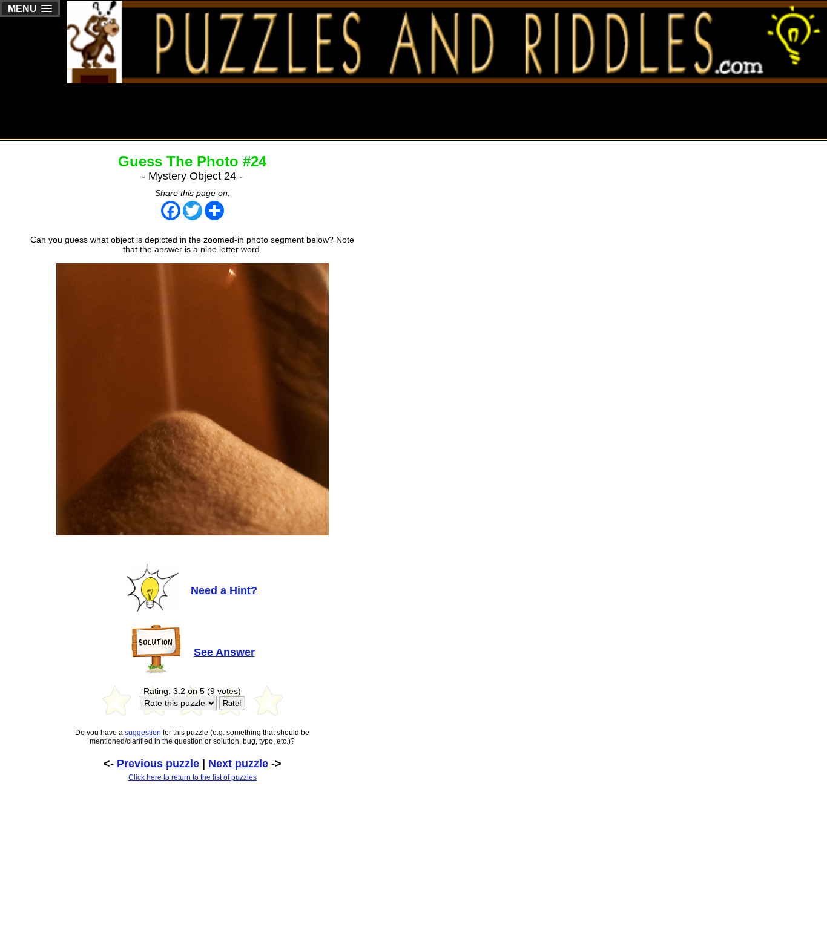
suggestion (143, 732)
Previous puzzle (158, 763)
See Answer (224, 652)
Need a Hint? (224, 590)
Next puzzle (238, 763)
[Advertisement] (606, 110)
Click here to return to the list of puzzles (192, 777)
